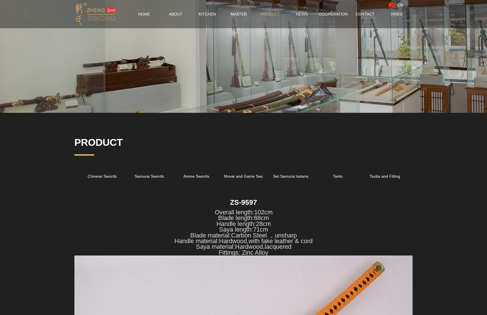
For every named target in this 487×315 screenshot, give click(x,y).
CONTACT (365, 14)
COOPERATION (333, 14)
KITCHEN (207, 14)
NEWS (302, 14)
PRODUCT (270, 14)
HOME (144, 14)
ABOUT (175, 14)
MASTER (239, 14)
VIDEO (397, 14)
